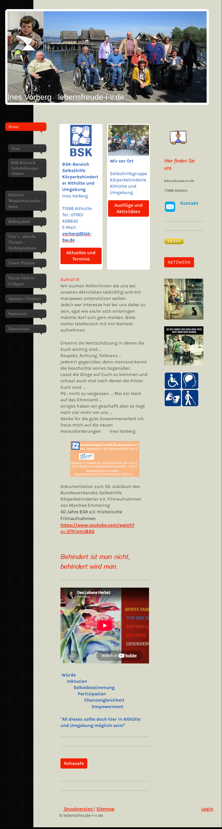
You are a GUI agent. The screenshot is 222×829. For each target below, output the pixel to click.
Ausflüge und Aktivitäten (128, 208)
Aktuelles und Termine (81, 256)
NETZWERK (179, 262)
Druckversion (78, 808)
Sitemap (105, 808)
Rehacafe (74, 763)
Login (207, 808)
